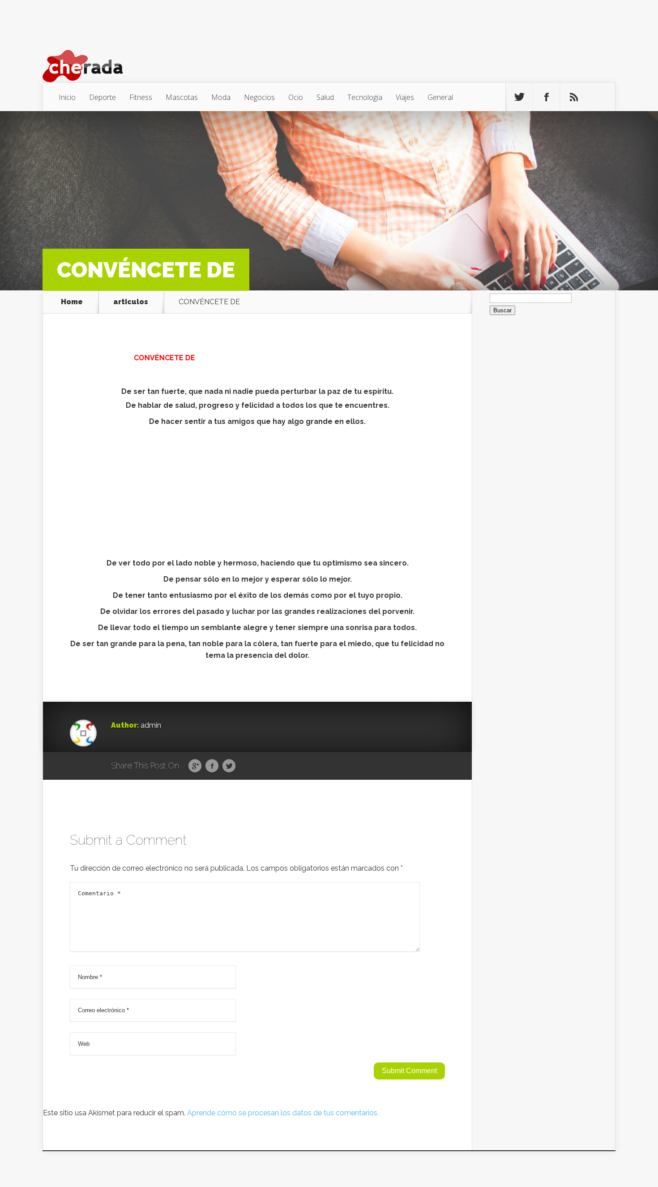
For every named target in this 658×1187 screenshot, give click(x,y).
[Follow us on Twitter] (519, 97)
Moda (221, 97)
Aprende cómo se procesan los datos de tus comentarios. (283, 1113)
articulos (130, 302)
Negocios (259, 97)
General (440, 97)
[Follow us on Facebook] (546, 97)
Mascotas (182, 97)
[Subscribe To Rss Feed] (573, 97)
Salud (325, 97)
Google (195, 766)
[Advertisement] (257, 494)
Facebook (212, 766)
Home (72, 302)
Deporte (102, 97)
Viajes (405, 97)
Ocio (295, 97)
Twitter (229, 766)
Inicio (67, 97)
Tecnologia (364, 97)
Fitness (140, 97)
